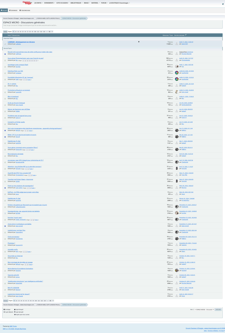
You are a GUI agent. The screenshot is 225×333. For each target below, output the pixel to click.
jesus (17, 194)
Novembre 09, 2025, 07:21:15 (188, 237)
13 (44, 31)
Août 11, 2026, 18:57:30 (186, 64)
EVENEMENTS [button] (49, 3)
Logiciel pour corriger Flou (16, 230)
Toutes (29, 79)
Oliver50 (18, 270)
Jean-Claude (19, 105)
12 (41, 31)
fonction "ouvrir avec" (15, 218)
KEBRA (18, 111)
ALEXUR (184, 270)
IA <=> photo (12, 84)
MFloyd (18, 130)
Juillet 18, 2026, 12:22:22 (186, 77)
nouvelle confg (13, 249)
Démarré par (16, 35)
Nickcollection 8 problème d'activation (20, 269)
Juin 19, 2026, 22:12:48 (186, 122)
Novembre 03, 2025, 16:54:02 (188, 249)
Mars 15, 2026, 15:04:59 (186, 173)
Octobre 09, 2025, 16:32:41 (187, 275)
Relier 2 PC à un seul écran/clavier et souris (22, 135)
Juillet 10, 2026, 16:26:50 (186, 90)
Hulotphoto (19, 239)
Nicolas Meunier (187, 54)
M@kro (184, 130)
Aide (205, 331)
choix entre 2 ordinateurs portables (19, 224)
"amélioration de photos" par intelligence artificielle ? (25, 281)
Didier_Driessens (21, 219)
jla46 (17, 79)
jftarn (183, 251)
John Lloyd (185, 92)
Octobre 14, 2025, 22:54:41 (187, 268)
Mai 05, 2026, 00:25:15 (185, 147)
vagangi (184, 245)
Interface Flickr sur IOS (15, 71)
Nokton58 (19, 149)
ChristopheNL (186, 60)
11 (38, 31)
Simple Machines (20, 329)
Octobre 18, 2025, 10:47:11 (187, 256)
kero (17, 251)
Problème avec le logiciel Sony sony (19, 116)
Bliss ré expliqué (13, 97)
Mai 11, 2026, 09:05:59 (185, 141)
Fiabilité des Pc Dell (14, 141)
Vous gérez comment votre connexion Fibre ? (23, 148)
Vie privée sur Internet (15, 256)
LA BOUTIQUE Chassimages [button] (119, 3)
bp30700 (18, 143)
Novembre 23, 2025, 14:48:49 (188, 211)
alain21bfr (185, 44)
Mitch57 (18, 290)
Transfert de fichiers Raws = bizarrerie (20, 179)
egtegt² (184, 85)
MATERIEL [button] (95, 3)
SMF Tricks (13, 326)
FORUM (104, 3)
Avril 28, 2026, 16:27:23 (186, 154)
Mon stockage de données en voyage (20, 262)
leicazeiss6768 (20, 162)
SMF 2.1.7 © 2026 (8, 329)
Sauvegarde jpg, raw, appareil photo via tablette (24, 211)
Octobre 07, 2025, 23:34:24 (187, 281)
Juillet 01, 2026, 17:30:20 (186, 96)
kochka (184, 213)
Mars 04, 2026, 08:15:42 (186, 192)
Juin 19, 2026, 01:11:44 (186, 128)
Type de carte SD (13, 275)
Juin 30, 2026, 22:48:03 (186, 103)
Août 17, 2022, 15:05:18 (186, 42)
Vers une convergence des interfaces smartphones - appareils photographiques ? (35, 128)
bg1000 (18, 213)
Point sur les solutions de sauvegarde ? (21, 186)
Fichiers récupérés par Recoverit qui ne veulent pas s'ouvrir (27, 205)
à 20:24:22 (186, 52)
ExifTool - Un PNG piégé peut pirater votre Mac (23, 192)
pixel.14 (18, 117)
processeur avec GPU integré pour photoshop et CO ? (26, 160)
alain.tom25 (19, 226)
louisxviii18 (19, 245)
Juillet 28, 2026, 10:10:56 (186, 71)
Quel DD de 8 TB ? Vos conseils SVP (19, 173)
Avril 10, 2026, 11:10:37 (186, 166)
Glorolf (18, 137)
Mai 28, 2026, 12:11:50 (185, 135)
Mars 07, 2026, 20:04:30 (186, 179)
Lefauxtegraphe (20, 207)
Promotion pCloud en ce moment (19, 90)
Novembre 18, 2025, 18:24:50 (188, 217)
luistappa (18, 73)
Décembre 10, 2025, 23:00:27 (187, 205)
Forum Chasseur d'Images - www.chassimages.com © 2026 (205, 328)
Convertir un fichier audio (16, 122)
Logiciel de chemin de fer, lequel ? (19, 294)
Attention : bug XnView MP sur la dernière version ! (24, 167)
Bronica (184, 187)
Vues (171, 35)
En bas (5, 31)
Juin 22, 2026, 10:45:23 (186, 115)
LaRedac (18, 44)
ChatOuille (185, 162)
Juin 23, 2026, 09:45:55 (186, 109)
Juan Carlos (19, 188)
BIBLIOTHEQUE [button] (76, 3)
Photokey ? (11, 243)
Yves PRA (184, 175)
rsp (183, 66)
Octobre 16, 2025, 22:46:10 (187, 262)
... (46, 31)
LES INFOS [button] (38, 3)
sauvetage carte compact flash (18, 65)
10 (35, 31)
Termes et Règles (213, 331)
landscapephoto (186, 105)
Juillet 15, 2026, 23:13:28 (186, 84)
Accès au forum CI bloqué (16, 103)
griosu (18, 277)
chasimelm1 (19, 232)
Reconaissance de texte (15, 154)
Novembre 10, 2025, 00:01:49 (188, 230)
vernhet (18, 66)
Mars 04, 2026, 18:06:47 (186, 186)
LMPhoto (18, 54)
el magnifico (185, 200)
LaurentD (18, 92)
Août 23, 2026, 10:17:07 (186, 58)
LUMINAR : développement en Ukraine (21, 42)
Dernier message (179, 35)
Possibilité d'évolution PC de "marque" (20, 77)
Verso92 (18, 168)
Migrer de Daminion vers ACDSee (19, 109)
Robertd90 (19, 283)
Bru (17, 60)
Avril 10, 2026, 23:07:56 (186, 160)
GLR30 (18, 181)
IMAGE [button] (86, 3)
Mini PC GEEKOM (13, 288)
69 (49, 31)
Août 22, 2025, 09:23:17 (186, 294)
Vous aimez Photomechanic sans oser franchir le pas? (26, 58)
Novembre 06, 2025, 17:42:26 (188, 243)
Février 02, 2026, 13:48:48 (186, 198)
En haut (6, 300)
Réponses (166, 35)
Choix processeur (13, 237)
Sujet (9, 35)
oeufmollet (185, 73)
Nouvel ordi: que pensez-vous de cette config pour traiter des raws (30, 52)
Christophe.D (20, 175)
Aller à (191, 309)
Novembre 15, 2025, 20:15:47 (188, 224)
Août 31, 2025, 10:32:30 (186, 288)
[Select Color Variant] (223, 4)
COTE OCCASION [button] (62, 3)
